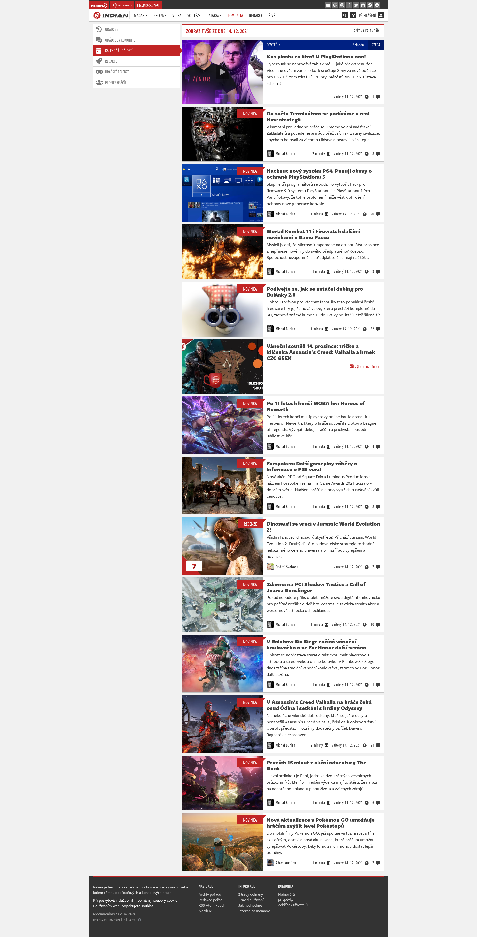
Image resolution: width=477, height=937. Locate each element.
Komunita (235, 15)
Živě (272, 15)
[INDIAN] (110, 15)
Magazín (141, 15)
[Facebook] (349, 5)
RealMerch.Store (148, 5)
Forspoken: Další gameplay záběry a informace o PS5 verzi (312, 466)
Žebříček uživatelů (293, 904)
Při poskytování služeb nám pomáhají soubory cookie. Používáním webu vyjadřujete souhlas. (135, 902)
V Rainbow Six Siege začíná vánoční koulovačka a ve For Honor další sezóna (316, 644)
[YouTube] (328, 5)
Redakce (256, 15)
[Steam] (370, 5)
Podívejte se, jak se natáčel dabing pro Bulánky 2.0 (315, 291)
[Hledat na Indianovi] (345, 15)
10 (372, 624)
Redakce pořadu (211, 899)
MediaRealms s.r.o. (108, 913)
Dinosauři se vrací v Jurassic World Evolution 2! (323, 526)
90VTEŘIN (274, 45)
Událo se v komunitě (120, 40)
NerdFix (205, 910)
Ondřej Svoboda (287, 567)
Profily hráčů (115, 82)
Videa (176, 15)
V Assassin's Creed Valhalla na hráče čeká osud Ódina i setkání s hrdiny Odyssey (319, 705)
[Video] (222, 72)
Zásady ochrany (250, 894)
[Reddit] (377, 5)
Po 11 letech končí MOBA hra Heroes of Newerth (316, 406)
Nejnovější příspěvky (286, 897)
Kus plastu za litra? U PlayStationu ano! (316, 56)
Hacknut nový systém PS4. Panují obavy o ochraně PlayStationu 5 (319, 173)
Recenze (160, 15)
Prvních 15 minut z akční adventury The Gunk (316, 765)
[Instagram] (342, 5)
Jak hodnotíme (250, 905)
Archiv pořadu (210, 894)
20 (372, 214)
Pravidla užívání (251, 899)
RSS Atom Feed (211, 905)
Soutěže (193, 15)
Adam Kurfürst (285, 863)
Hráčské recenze (117, 72)
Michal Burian (285, 154)
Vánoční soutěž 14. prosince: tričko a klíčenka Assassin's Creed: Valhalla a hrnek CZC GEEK (321, 352)
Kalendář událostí (119, 51)
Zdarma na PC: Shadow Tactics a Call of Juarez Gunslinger (316, 587)
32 (372, 329)
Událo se (111, 29)
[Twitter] (356, 5)
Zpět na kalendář (366, 31)
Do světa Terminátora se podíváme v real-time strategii (319, 116)
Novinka (250, 113)
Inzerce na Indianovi (254, 910)
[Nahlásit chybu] (139, 919)
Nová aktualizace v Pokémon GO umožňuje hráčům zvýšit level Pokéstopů (321, 822)
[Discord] (363, 5)
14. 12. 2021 (348, 97)
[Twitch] (335, 5)
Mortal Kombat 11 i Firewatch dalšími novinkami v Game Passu (313, 234)
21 (372, 745)
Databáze (213, 15)
